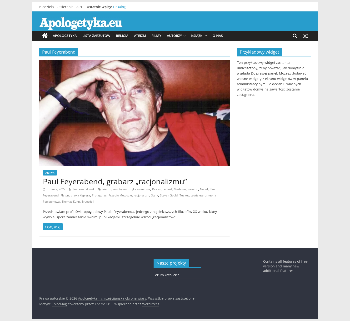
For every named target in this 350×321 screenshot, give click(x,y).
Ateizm (140, 35)
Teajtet (184, 195)
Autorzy (174, 35)
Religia (122, 35)
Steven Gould (169, 195)
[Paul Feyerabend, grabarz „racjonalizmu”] (134, 62)
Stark (154, 195)
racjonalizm (141, 195)
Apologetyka (65, 35)
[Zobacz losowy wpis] (305, 36)
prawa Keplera (80, 195)
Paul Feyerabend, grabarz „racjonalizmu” (115, 181)
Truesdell (88, 202)
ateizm (106, 189)
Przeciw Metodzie (120, 195)
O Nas (218, 35)
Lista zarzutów (96, 35)
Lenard (167, 189)
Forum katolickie (167, 275)
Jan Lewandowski (84, 189)
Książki (197, 35)
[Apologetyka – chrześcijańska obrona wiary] (44, 36)
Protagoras (99, 195)
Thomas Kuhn (71, 202)
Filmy (156, 35)
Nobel (204, 189)
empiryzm (120, 189)
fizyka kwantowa (139, 189)
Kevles (156, 189)
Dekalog (119, 7)
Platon (64, 195)
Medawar (180, 189)
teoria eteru (198, 195)
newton (193, 189)
